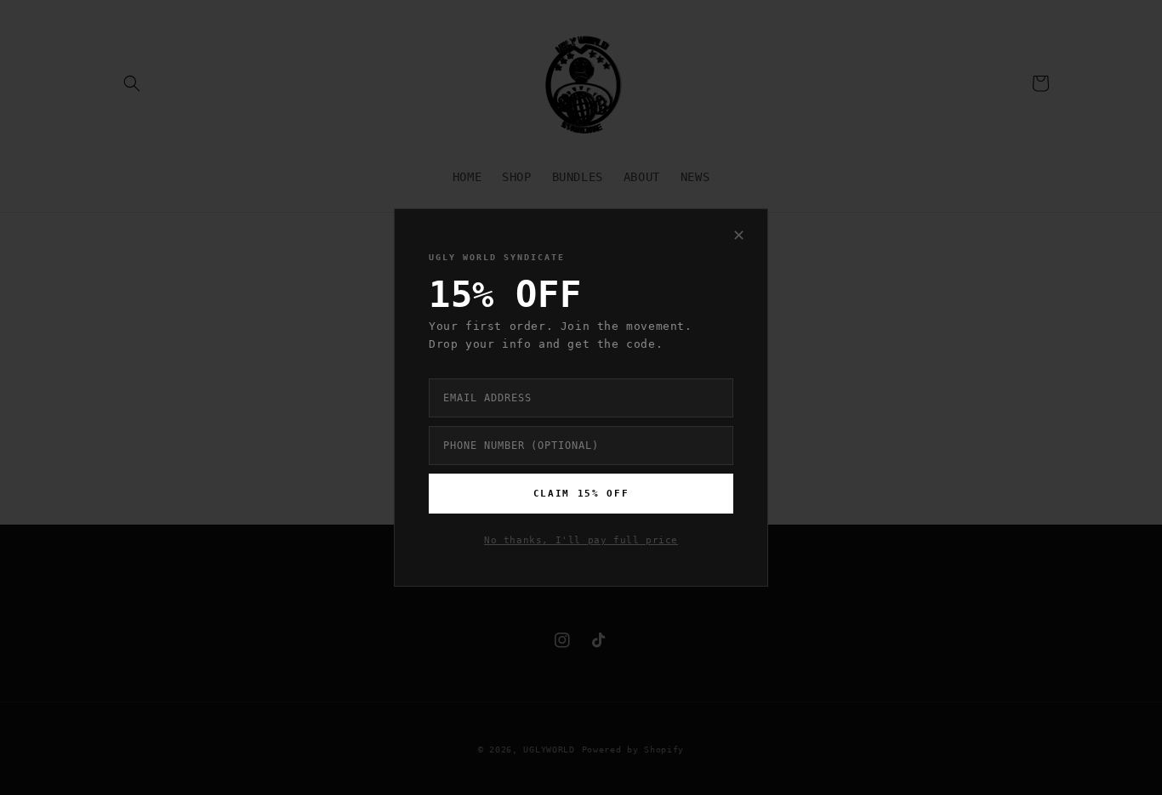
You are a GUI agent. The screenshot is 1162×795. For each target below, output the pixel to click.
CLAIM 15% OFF (581, 493)
